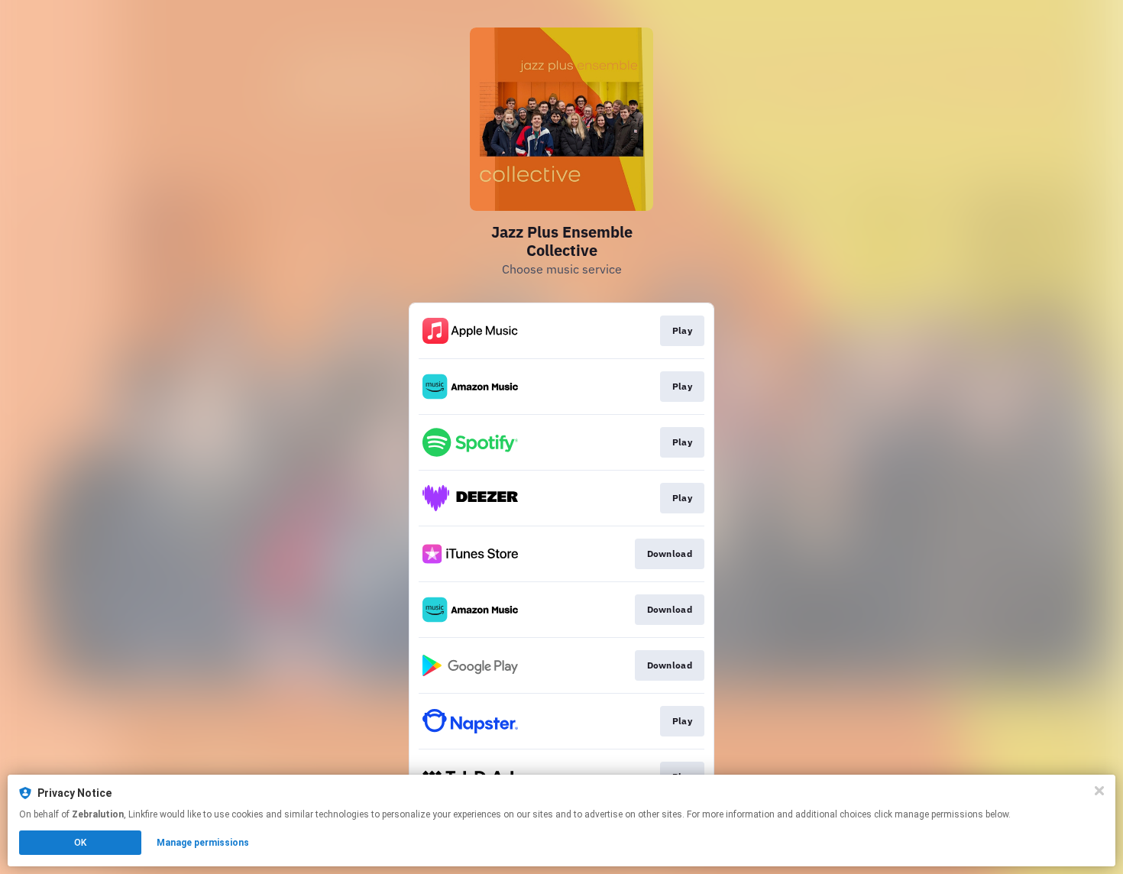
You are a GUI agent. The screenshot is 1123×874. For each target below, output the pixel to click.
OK (80, 842)
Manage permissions (203, 842)
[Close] (1099, 791)
